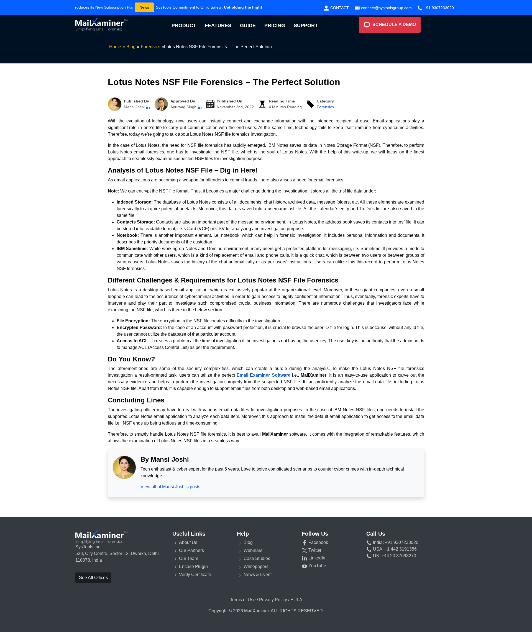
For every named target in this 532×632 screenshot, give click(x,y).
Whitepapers (256, 566)
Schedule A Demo (393, 24)
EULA (296, 599)
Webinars (253, 550)
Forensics (325, 107)
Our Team (188, 558)
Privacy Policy (273, 599)
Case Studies (257, 558)
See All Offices (93, 577)
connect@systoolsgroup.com (386, 8)
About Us (188, 542)
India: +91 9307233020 (395, 542)
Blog (248, 542)
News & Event (258, 574)
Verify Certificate (195, 574)
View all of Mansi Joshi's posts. (170, 486)
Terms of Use (243, 599)
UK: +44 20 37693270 (394, 555)
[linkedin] (148, 107)
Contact (339, 8)
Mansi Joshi (135, 107)
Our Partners (191, 550)
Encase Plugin (193, 566)
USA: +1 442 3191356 (394, 549)
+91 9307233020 (438, 8)
